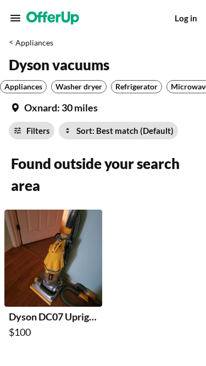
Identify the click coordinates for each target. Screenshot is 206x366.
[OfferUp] (52, 18)
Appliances (34, 42)
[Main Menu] (15, 18)
